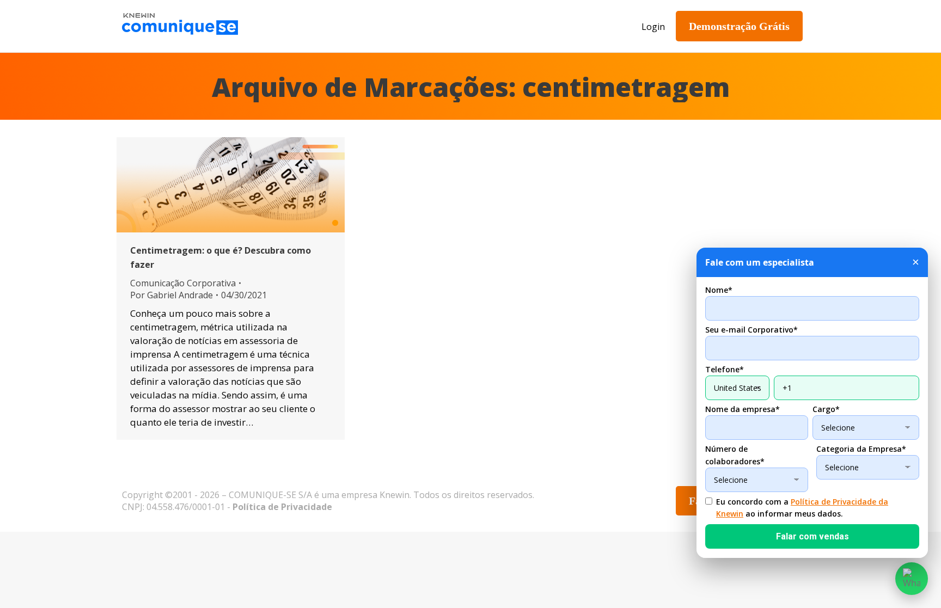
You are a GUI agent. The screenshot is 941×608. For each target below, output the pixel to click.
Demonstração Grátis (739, 26)
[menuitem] (326, 26)
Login (653, 27)
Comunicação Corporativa (183, 283)
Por (171, 295)
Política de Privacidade (282, 507)
